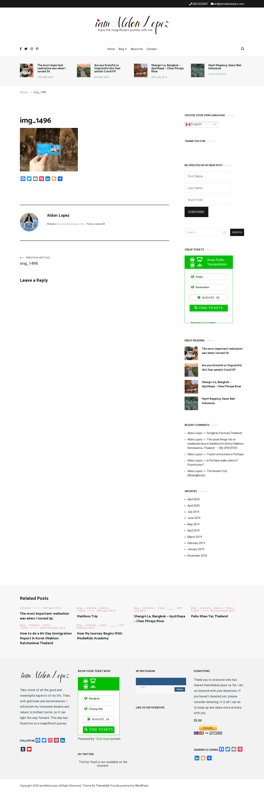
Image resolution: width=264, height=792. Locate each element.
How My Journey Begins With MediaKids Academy (99, 636)
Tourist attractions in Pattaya (225, 454)
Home (111, 49)
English (196, 124)
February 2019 (196, 543)
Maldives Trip (87, 616)
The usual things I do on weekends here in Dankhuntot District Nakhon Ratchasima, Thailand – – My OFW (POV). (215, 444)
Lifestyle (25, 608)
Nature (104, 608)
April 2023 (193, 499)
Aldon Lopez (58, 215)
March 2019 (194, 536)
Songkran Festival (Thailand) (224, 433)
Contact (152, 49)
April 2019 (193, 530)
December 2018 (197, 555)
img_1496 (35, 261)
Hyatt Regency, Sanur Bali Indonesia (224, 67)
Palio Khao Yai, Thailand (209, 616)
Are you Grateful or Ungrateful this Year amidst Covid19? (107, 68)
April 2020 (193, 505)
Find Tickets (211, 308)
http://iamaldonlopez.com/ (70, 224)
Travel (81, 610)
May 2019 (193, 524)
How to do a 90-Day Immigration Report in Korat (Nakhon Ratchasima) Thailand (46, 638)
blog (79, 608)
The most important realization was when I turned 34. (51, 68)
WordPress (141, 785)
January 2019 (195, 549)
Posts (229, 608)
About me (137, 49)
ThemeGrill (102, 785)
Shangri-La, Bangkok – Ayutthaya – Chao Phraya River (167, 68)
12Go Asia (205, 323)
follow (180, 689)
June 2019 (193, 518)
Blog (121, 49)
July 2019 (193, 511)
